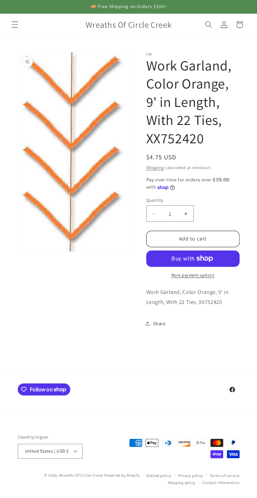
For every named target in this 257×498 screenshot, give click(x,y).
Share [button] (159, 323)
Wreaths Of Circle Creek (81, 475)
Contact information (221, 482)
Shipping (155, 167)
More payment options (193, 275)
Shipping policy (181, 482)
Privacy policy (190, 475)
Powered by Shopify (122, 475)
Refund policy (159, 475)
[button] (14, 24)
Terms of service (225, 475)
